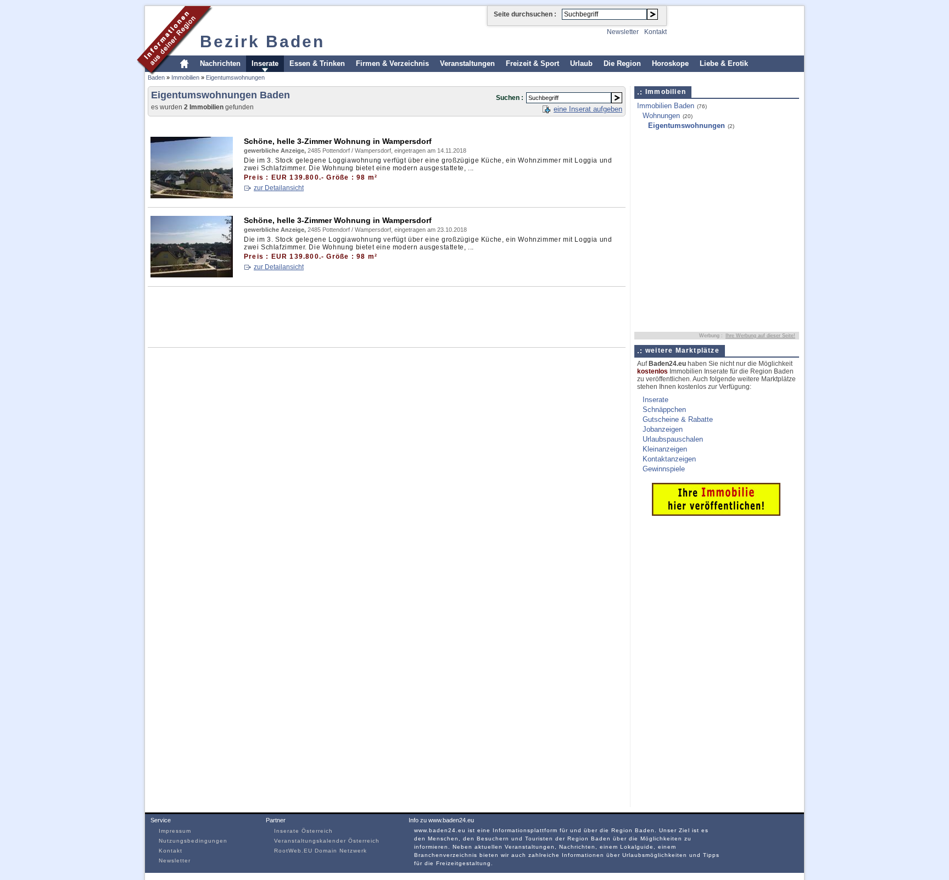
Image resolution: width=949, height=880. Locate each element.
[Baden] (175, 73)
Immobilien (185, 77)
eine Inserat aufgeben (588, 109)
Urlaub (581, 63)
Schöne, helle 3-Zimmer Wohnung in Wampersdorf (338, 141)
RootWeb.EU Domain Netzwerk (320, 851)
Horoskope (670, 63)
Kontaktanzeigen (669, 459)
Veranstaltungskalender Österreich (326, 841)
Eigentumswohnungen (235, 77)
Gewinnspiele (664, 469)
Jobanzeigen (663, 429)
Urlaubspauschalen (673, 439)
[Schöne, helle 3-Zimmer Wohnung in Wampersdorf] (191, 196)
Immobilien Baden (665, 106)
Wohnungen (661, 116)
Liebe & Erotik (724, 63)
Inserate (265, 63)
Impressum (175, 831)
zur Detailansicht (279, 188)
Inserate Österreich (303, 831)
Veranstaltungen (467, 63)
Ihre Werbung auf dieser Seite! (760, 335)
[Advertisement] (348, 124)
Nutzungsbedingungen (193, 841)
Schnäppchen (664, 409)
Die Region (622, 63)
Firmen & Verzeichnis (392, 63)
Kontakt (655, 32)
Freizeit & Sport (532, 63)
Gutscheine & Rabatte (678, 419)
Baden (156, 77)
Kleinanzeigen (665, 449)
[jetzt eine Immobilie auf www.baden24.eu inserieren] (716, 513)
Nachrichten (220, 63)
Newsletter (623, 32)
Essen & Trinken (317, 63)
